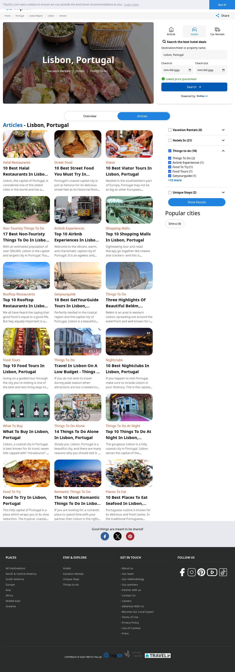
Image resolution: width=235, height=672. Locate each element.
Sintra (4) (175, 224)
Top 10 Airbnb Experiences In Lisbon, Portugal (76, 240)
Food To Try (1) (183, 167)
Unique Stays (71, 579)
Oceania (11, 606)
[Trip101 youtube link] (212, 572)
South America (15, 579)
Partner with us (131, 590)
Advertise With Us (133, 606)
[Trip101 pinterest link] (201, 572)
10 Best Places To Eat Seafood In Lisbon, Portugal (127, 503)
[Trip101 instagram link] (191, 572)
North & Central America (21, 574)
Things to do (71, 584)
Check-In (166, 63)
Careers (126, 601)
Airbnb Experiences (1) (188, 163)
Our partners (130, 584)
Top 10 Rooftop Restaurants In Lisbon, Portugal (25, 305)
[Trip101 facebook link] (182, 572)
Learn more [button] (131, 4)
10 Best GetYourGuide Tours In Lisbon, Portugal (76, 305)
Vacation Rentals (58, 71)
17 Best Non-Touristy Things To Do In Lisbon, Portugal (26, 240)
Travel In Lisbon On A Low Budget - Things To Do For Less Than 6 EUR (77, 371)
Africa (9, 595)
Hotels (80, 71)
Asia (8, 590)
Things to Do (99, 71)
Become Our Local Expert (137, 611)
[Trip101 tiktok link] (223, 572)
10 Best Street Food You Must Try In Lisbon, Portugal (74, 174)
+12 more (175, 180)
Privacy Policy (130, 622)
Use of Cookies (131, 628)
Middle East (13, 601)
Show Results (197, 202)
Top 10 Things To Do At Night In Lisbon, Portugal (128, 437)
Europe (10, 584)
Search (191, 87)
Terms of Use (130, 617)
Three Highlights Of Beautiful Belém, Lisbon (126, 305)
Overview (89, 116)
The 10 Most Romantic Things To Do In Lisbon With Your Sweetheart (77, 503)
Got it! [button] (222, 4)
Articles (142, 116)
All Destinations (15, 568)
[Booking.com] (202, 96)
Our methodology (133, 579)
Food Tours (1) (182, 171)
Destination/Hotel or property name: (183, 48)
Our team (128, 574)
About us (127, 568)
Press (125, 633)
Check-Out (201, 63)
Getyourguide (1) (184, 176)
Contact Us (128, 595)
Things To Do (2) (184, 158)
